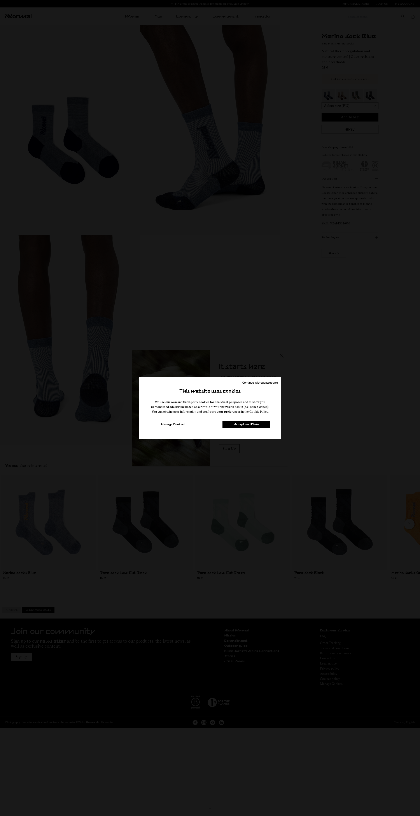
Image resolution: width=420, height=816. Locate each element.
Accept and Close (246, 424)
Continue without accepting (260, 382)
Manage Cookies (173, 424)
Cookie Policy (258, 411)
